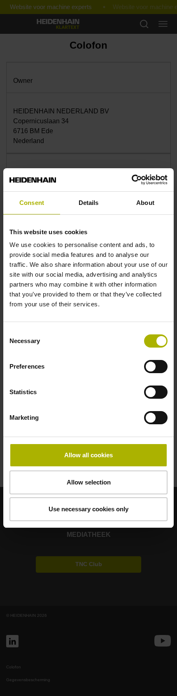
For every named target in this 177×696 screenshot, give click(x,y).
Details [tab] (89, 202)
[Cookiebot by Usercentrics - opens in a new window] (131, 179)
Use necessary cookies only (88, 509)
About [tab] (145, 202)
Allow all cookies (88, 455)
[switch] (156, 366)
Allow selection (89, 482)
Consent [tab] (31, 202)
